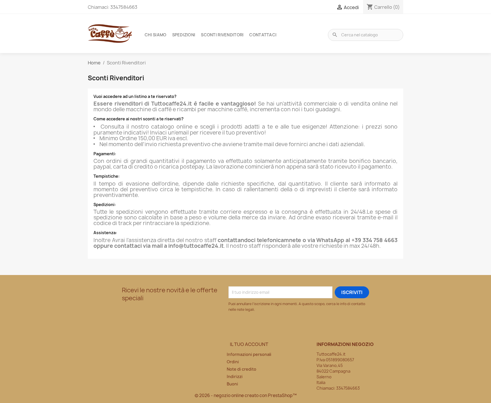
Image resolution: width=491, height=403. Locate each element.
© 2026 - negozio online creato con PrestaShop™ (246, 395)
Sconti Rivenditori (222, 34)
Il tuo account (249, 344)
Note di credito (241, 369)
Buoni (232, 384)
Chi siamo (156, 34)
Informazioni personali (249, 354)
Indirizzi (235, 376)
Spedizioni (183, 34)
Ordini (233, 361)
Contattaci (262, 34)
